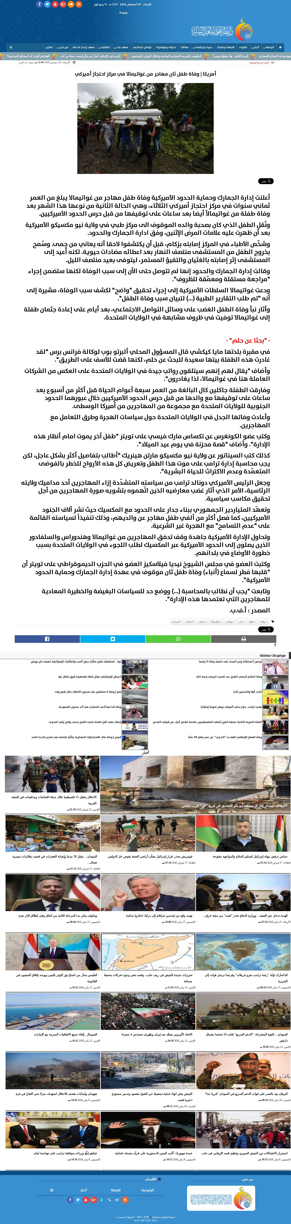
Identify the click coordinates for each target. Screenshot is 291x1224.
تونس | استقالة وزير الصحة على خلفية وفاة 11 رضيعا (230, 661)
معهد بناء (122, 47)
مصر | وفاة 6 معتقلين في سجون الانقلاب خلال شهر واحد (87, 692)
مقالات (185, 47)
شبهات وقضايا (226, 47)
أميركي (176, 621)
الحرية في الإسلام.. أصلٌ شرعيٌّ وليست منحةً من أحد (132, 56)
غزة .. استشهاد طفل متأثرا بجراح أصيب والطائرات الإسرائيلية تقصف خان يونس (76, 661)
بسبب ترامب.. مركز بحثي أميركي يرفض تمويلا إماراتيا (231, 707)
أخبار (256, 47)
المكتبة (105, 47)
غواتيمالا (215, 621)
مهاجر (229, 621)
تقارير (49, 47)
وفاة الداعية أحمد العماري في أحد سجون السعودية (90, 707)
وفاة (262, 621)
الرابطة (270, 47)
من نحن (63, 47)
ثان (240, 621)
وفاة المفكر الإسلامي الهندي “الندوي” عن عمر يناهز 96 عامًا (225, 737)
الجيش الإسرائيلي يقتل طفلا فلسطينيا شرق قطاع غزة (89, 677)
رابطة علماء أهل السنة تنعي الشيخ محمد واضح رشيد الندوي (85, 722)
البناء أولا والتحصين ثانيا (247, 692)
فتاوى (243, 47)
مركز (202, 621)
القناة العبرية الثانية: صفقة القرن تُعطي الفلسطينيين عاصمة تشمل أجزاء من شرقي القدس (207, 722)
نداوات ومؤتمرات (166, 47)
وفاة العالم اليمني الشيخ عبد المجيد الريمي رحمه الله (229, 677)
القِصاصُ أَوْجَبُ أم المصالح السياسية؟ (69, 56)
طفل (251, 621)
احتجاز (189, 621)
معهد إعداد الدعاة (84, 47)
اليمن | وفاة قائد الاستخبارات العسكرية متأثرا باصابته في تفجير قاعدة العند (76, 737)
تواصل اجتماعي (142, 47)
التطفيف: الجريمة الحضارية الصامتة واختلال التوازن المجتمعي (208, 56)
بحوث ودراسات (204, 47)
